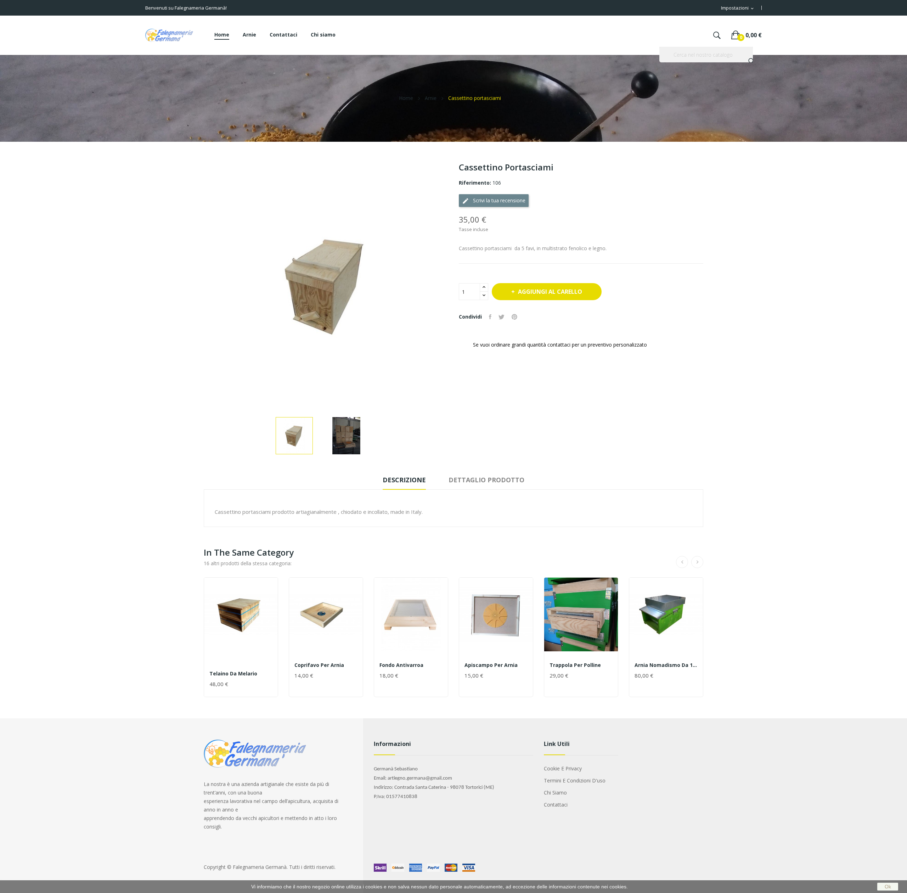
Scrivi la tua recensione (493, 200)
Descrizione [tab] (404, 480)
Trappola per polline (575, 665)
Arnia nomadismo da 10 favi (666, 665)
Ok (888, 886)
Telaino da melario (233, 673)
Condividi (490, 316)
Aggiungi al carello (550, 292)
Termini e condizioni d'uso (574, 780)
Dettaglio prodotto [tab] (486, 480)
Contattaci (556, 804)
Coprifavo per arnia (319, 665)
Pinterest (514, 316)
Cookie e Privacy (563, 768)
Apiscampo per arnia (491, 665)
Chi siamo (555, 792)
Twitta (501, 316)
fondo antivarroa (401, 665)
